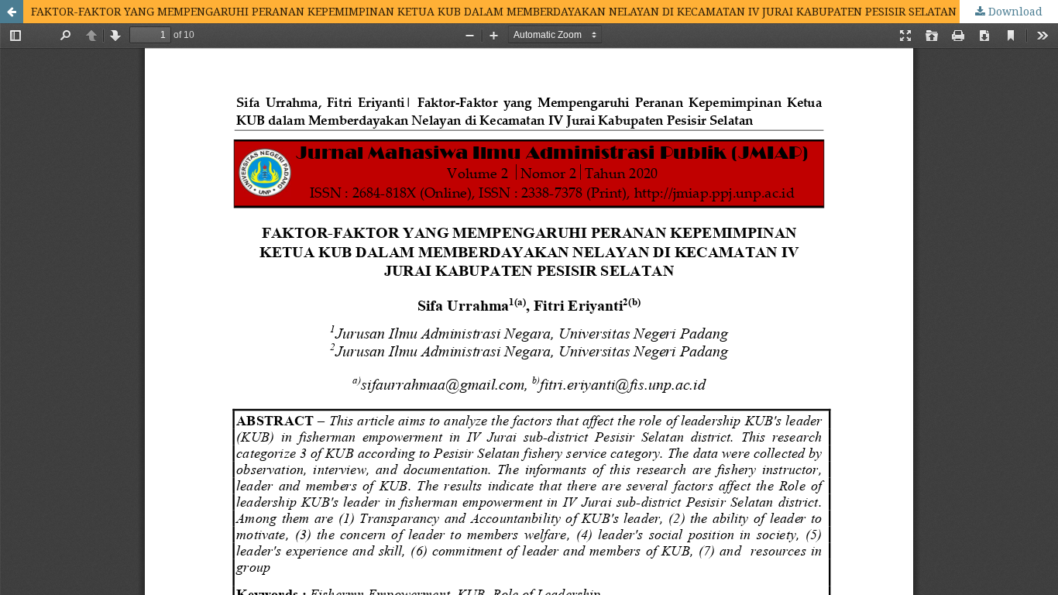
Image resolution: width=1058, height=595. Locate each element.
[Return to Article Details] (11, 11)
